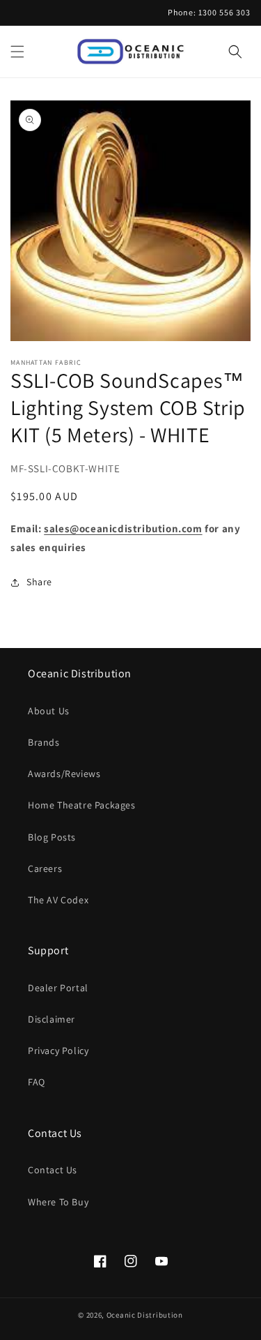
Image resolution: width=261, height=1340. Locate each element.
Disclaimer (51, 1019)
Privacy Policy (58, 1050)
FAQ (36, 1082)
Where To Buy (58, 1202)
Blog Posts (52, 837)
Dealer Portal (58, 987)
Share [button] (39, 581)
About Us (49, 711)
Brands (44, 742)
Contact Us (52, 1170)
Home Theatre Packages (82, 805)
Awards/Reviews (64, 773)
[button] (17, 51)
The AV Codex (58, 900)
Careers (45, 868)
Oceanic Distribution (144, 1315)
